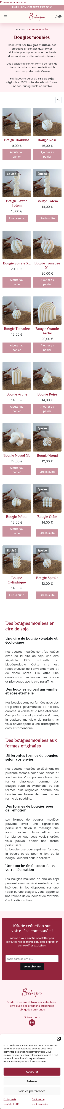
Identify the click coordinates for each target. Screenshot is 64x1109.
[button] (58, 1038)
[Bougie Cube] (47, 498)
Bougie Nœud (47, 455)
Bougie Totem (47, 201)
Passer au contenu (13, 2)
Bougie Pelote (16, 517)
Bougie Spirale (47, 578)
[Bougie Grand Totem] (16, 183)
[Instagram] (32, 1022)
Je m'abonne (32, 966)
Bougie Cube (47, 517)
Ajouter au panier (16, 154)
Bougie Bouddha (17, 140)
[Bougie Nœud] (47, 437)
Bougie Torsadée (17, 329)
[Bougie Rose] (47, 122)
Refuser (32, 1081)
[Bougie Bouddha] (16, 122)
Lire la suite (16, 218)
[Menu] (5, 16)
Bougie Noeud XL (16, 455)
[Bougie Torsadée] (16, 310)
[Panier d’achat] (60, 16)
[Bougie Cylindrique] (16, 559)
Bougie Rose (47, 140)
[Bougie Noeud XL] (16, 437)
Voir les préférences (32, 1091)
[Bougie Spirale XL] (16, 245)
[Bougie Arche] (16, 376)
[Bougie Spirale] (47, 559)
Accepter (32, 1071)
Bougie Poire (47, 394)
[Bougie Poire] (47, 376)
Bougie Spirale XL (16, 263)
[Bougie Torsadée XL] (47, 245)
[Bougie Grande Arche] (47, 310)
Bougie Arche (16, 394)
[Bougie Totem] (47, 183)
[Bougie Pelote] (16, 498)
